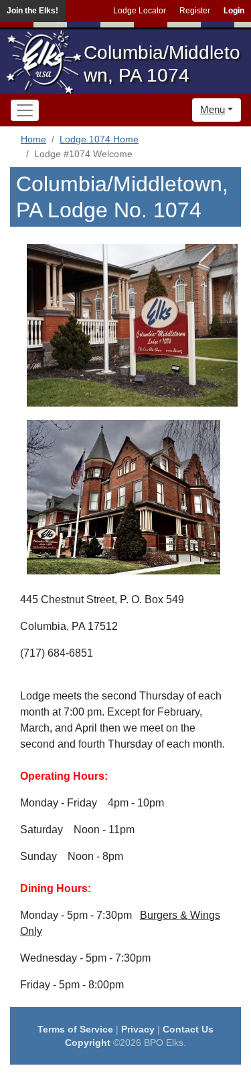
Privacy (138, 1029)
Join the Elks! (32, 10)
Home (33, 139)
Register (194, 10)
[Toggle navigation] (25, 110)
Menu (212, 109)
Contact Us (188, 1029)
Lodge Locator (139, 10)
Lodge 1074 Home (99, 139)
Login (234, 10)
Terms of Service (75, 1029)
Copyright (87, 1042)
